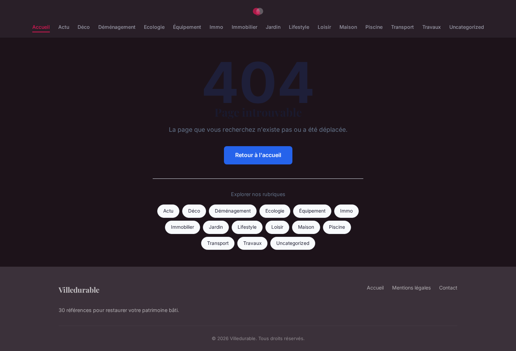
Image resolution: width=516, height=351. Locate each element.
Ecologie (154, 27)
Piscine (374, 27)
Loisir (324, 27)
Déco (84, 27)
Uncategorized (466, 27)
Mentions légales (411, 288)
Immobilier (244, 27)
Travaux (431, 27)
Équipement (187, 27)
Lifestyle (299, 27)
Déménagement (116, 27)
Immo (216, 27)
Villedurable (79, 289)
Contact (448, 288)
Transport (402, 27)
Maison (348, 27)
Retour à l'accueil (258, 154)
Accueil (41, 27)
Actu (63, 27)
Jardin (273, 27)
